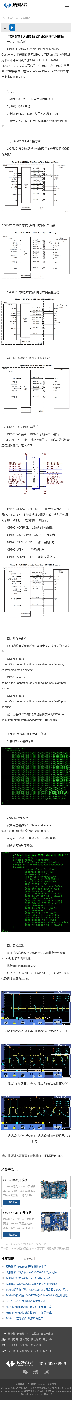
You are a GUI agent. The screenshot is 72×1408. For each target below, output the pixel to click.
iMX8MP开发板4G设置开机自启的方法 (28, 1278)
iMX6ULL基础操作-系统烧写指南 (24, 1318)
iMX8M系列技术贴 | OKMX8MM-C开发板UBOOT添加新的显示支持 (37, 1290)
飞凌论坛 (32, 1384)
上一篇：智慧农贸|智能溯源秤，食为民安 (23, 1244)
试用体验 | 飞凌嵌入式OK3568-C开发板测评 (31, 1272)
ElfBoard (42, 1384)
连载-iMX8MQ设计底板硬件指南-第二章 (29, 1306)
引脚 (25, 741)
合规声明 (52, 1384)
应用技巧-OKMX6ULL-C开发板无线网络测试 (31, 1283)
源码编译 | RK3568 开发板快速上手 (26, 1266)
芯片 (57, 54)
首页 (17, 18)
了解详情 (11, 1202)
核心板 (11, 1333)
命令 (33, 965)
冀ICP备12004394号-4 (32, 1394)
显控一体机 (47, 1333)
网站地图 (48, 1394)
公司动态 (5, 28)
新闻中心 (26, 18)
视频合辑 (36, 1345)
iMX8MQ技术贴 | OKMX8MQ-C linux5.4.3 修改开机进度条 (38, 1296)
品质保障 (24, 1350)
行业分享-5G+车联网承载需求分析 (26, 1301)
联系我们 (47, 1350)
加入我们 (36, 1350)
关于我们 (13, 1350)
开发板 (26, 958)
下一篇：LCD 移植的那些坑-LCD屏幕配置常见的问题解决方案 (35, 1248)
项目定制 (13, 1339)
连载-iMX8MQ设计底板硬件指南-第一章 (29, 1312)
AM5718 (65, 54)
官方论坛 (47, 1339)
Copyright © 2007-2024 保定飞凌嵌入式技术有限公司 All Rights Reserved (36, 1391)
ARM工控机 (32, 1333)
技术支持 (24, 1339)
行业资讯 (12, 28)
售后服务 (36, 1339)
